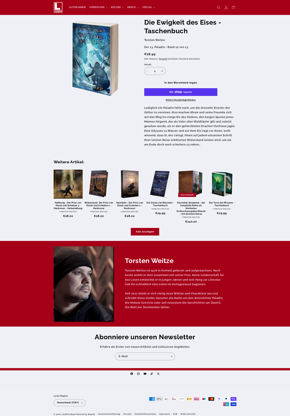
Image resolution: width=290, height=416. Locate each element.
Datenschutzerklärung (109, 414)
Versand (163, 59)
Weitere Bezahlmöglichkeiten (181, 100)
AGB (175, 414)
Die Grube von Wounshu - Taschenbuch (160, 204)
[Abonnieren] (171, 356)
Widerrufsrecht (188, 414)
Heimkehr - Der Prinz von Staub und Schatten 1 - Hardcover (129, 206)
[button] (98, 7)
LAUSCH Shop (68, 414)
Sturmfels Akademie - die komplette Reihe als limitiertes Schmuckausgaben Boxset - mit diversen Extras (191, 208)
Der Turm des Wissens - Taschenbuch (222, 204)
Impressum (164, 414)
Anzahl (147, 64)
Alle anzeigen (145, 231)
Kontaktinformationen (145, 414)
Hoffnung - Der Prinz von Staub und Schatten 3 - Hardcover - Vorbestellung (68, 206)
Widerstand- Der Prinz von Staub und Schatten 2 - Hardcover (99, 206)
